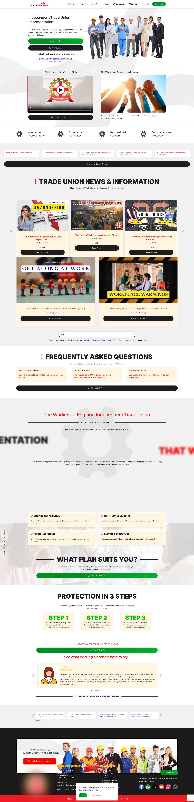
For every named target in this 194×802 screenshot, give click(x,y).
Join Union (159, 4)
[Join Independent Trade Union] (124, 38)
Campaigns (120, 4)
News (107, 4)
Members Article (55, 318)
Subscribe (169, 773)
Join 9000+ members (119, 116)
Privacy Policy (94, 790)
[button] (11, 230)
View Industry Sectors (98, 164)
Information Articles (110, 780)
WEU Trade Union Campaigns (125, 340)
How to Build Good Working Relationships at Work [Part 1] (55, 308)
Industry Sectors (109, 773)
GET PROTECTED (98, 576)
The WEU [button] (84, 4)
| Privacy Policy (121, 798)
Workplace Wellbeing (138, 313)
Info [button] (96, 4)
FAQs (143, 340)
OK (83, 795)
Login (147, 4)
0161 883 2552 (55, 61)
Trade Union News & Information (99, 181)
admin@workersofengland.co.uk (55, 59)
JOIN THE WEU (98, 650)
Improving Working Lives (56, 313)
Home (71, 4)
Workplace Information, (102, 340)
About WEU (108, 770)
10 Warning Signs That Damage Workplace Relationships (138, 308)
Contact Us (57, 48)
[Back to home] (38, 4)
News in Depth (109, 782)
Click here (101, 696)
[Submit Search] (133, 334)
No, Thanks (97, 795)
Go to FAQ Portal (98, 388)
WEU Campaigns (109, 778)
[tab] (91, 690)
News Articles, (85, 340)
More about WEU (62, 117)
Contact (134, 4)
